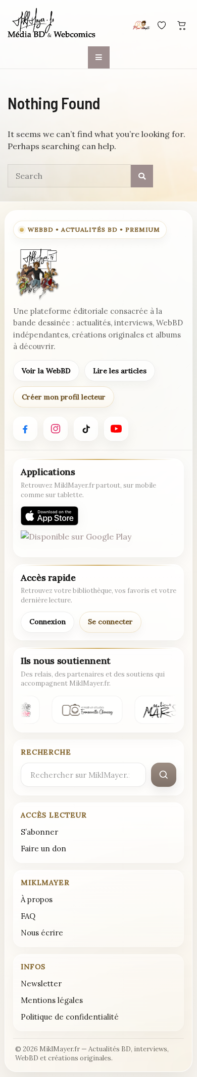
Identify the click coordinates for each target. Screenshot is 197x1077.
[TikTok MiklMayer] (86, 429)
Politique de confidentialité (70, 1017)
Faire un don (43, 848)
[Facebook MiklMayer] (25, 429)
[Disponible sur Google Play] (76, 540)
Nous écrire (42, 932)
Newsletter (41, 983)
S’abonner (39, 832)
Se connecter (110, 621)
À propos (37, 899)
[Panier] (182, 25)
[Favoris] (162, 25)
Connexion (47, 621)
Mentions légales (52, 1000)
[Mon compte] (141, 25)
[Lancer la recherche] (163, 775)
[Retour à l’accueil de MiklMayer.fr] (37, 274)
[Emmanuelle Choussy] (86, 710)
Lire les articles (119, 370)
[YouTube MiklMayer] (116, 429)
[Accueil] (51, 23)
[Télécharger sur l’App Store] (49, 515)
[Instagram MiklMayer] (55, 429)
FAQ (28, 916)
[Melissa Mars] (159, 710)
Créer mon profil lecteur (64, 396)
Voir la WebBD (46, 370)
